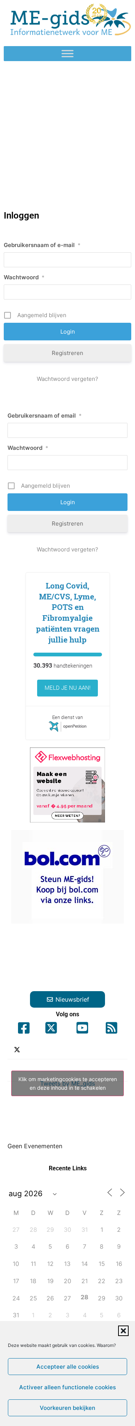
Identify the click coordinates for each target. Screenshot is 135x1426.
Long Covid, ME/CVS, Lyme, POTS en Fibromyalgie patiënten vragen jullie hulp (67, 612)
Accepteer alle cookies (67, 1366)
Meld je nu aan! (67, 688)
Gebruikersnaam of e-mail (42, 245)
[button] (123, 1331)
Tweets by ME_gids (67, 1083)
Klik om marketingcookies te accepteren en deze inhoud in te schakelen (67, 1083)
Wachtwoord (24, 277)
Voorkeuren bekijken (67, 1407)
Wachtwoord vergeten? (67, 378)
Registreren (67, 352)
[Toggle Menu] (68, 53)
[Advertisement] (67, 132)
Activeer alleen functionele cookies (67, 1387)
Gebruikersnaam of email (45, 415)
